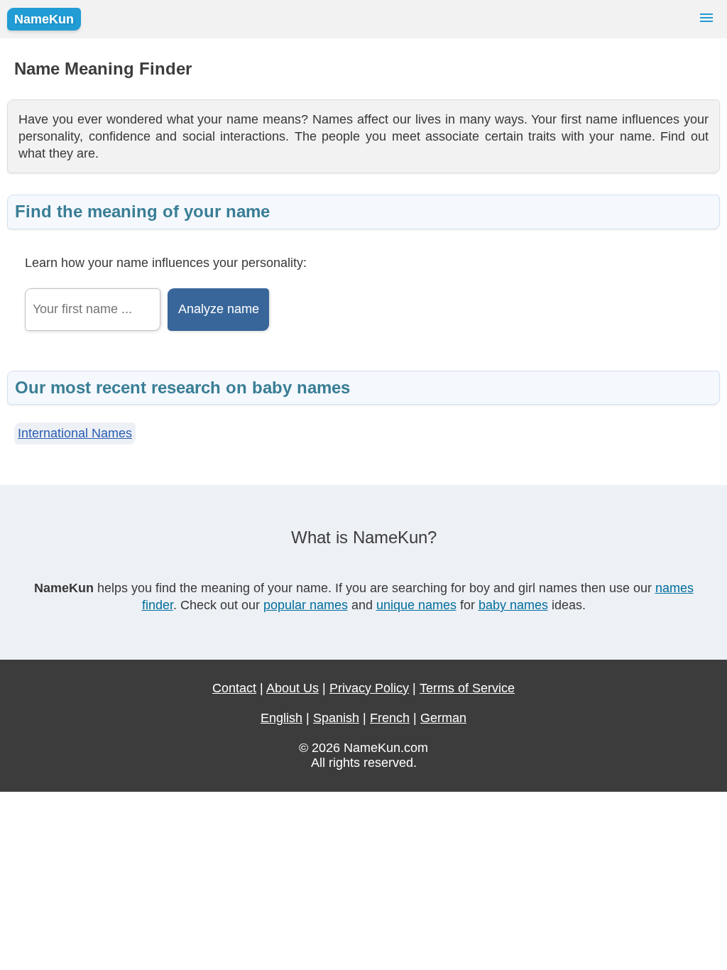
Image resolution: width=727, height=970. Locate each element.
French (390, 718)
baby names (513, 605)
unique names (416, 605)
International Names (75, 433)
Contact (234, 688)
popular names (305, 605)
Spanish (336, 718)
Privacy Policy (369, 688)
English (281, 718)
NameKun (44, 19)
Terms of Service (467, 688)
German (443, 718)
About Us (292, 688)
